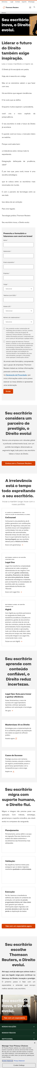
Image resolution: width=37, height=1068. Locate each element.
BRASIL (4, 12)
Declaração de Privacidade (16, 375)
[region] (18, 1054)
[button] (18, 1027)
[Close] (35, 1043)
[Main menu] (30, 7)
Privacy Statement (19, 1060)
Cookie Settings (18, 1065)
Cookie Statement (7, 1060)
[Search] (34, 7)
